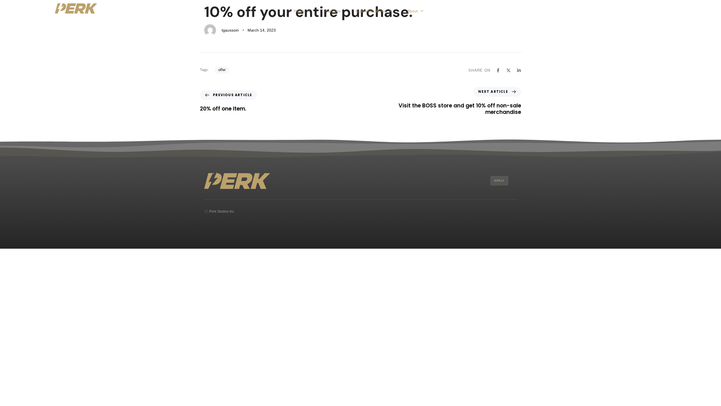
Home (299, 11)
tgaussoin (230, 30)
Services (333, 11)
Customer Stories (371, 11)
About (412, 11)
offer (222, 70)
